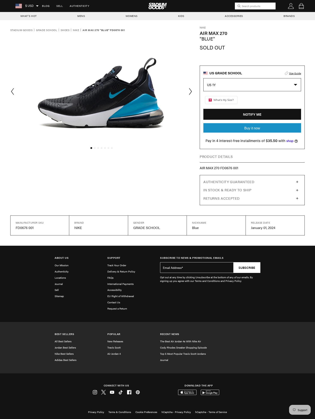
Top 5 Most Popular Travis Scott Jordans (183, 354)
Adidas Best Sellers (65, 360)
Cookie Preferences (146, 412)
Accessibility (114, 290)
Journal (59, 284)
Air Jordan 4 (114, 354)
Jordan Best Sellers (65, 347)
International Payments (120, 284)
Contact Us (113, 302)
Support (113, 258)
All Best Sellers (63, 341)
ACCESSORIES (234, 16)
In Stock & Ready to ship (227, 189)
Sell (59, 6)
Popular (113, 334)
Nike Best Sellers (64, 354)
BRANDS (289, 16)
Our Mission (62, 265)
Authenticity (79, 6)
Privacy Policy (96, 412)
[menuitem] (46, 6)
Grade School (46, 30)
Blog (46, 6)
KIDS (181, 16)
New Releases (115, 341)
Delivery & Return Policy (121, 271)
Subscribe (246, 267)
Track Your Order (116, 265)
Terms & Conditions (119, 412)
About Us (62, 258)
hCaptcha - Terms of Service (211, 412)
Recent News (169, 334)
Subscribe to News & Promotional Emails (192, 258)
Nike (76, 30)
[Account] (291, 6)
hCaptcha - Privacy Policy (176, 412)
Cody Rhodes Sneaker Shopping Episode (183, 347)
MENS (81, 16)
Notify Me (252, 114)
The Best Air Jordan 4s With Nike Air (180, 341)
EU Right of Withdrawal (120, 296)
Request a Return (117, 308)
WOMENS (132, 16)
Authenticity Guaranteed (229, 181)
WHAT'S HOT (28, 16)
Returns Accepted (221, 198)
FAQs (110, 278)
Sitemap (59, 296)
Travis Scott (114, 347)
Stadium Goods (21, 30)
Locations (60, 278)
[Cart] (301, 6)
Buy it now (252, 128)
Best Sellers (64, 334)
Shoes (65, 30)
